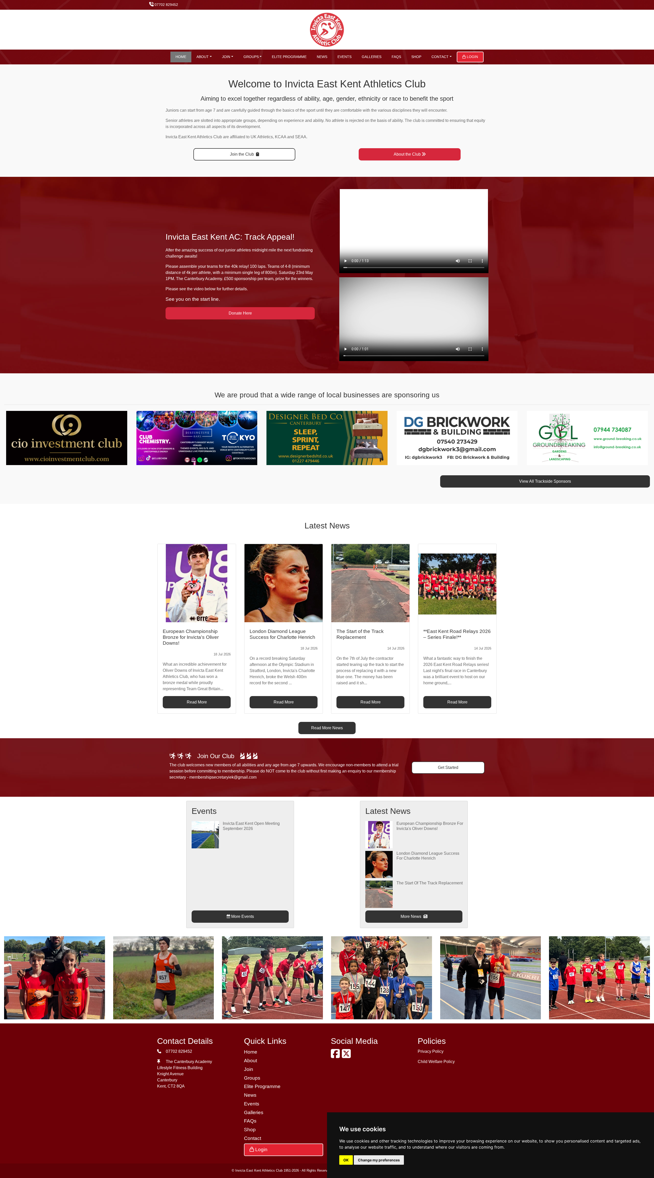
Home (181, 57)
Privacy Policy (430, 1051)
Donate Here (240, 313)
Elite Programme (289, 57)
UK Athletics (262, 137)
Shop (416, 57)
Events (344, 57)
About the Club (407, 154)
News (322, 57)
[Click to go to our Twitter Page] (347, 1056)
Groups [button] (251, 57)
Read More (197, 702)
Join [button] (226, 57)
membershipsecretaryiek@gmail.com (222, 777)
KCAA (280, 137)
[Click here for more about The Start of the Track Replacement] (378, 894)
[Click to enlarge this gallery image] (54, 977)
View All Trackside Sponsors (545, 481)
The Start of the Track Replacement (429, 883)
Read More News (327, 728)
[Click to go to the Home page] (327, 29)
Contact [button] (440, 57)
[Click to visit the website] (66, 437)
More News (411, 916)
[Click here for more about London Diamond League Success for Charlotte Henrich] (378, 864)
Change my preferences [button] (379, 1160)
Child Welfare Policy (436, 1061)
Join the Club (242, 154)
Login (472, 57)
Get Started (448, 767)
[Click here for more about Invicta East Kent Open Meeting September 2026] (205, 834)
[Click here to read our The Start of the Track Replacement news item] (370, 583)
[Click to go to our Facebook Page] (336, 1056)
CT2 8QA (176, 1086)
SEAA (300, 137)
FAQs (396, 57)
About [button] (202, 57)
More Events (242, 916)
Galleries (371, 57)
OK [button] (346, 1160)
